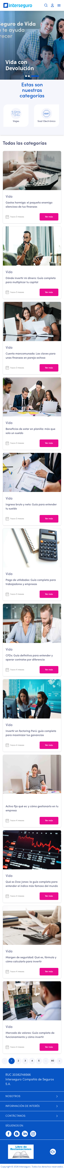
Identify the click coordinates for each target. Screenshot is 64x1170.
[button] (46, 1061)
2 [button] (18, 1061)
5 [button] (39, 1061)
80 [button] (52, 1061)
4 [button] (32, 1061)
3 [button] (25, 1061)
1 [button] (11, 1061)
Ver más (49, 217)
